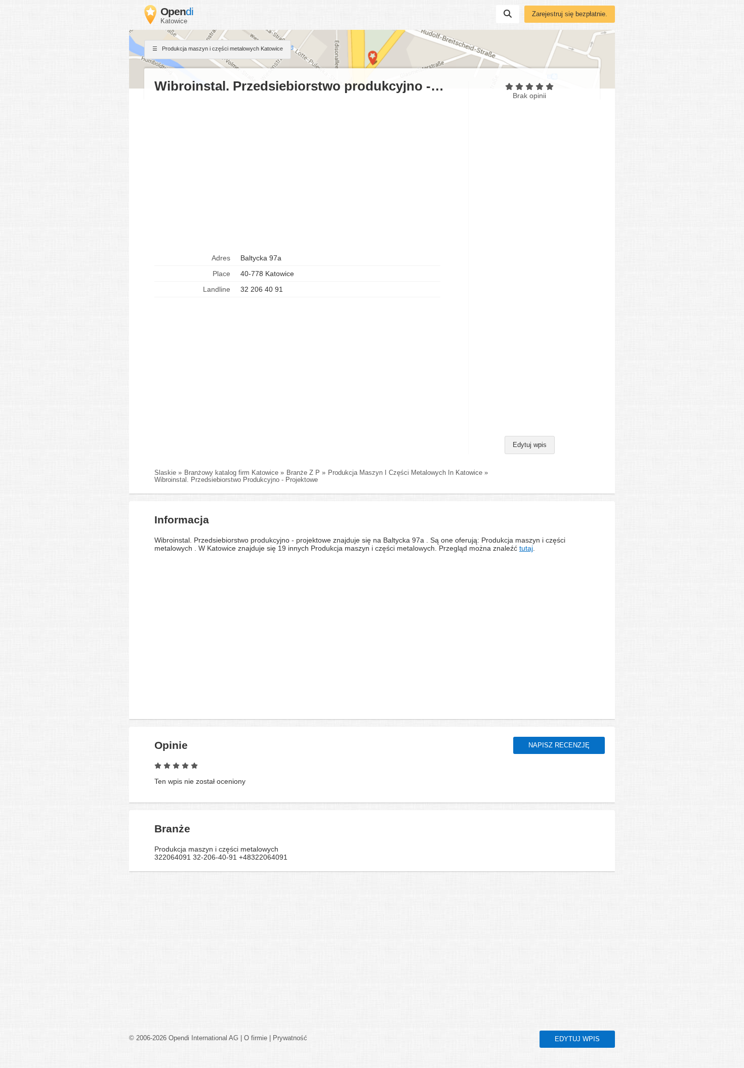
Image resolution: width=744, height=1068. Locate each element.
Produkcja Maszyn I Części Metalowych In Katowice (405, 472)
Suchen (507, 14)
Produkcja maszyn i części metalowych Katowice (221, 49)
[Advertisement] (306, 172)
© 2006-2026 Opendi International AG (183, 1038)
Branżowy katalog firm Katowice (231, 472)
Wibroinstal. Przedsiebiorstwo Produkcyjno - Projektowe (236, 479)
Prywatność (290, 1038)
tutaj (526, 548)
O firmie (255, 1038)
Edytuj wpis (530, 445)
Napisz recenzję (559, 745)
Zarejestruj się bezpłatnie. (569, 14)
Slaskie (165, 472)
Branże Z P (303, 472)
